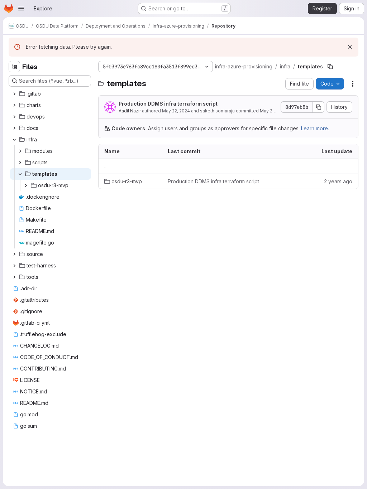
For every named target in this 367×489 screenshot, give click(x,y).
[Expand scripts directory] (20, 162)
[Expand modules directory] (20, 151)
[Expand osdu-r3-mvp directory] (26, 185)
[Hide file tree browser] (14, 66)
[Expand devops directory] (14, 116)
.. (105, 166)
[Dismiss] (349, 47)
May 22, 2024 (176, 110)
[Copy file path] (330, 66)
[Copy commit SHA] (318, 107)
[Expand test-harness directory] (14, 265)
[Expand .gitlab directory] (14, 93)
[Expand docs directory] (14, 128)
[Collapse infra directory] (14, 139)
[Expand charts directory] (14, 105)
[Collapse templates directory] (20, 174)
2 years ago (338, 181)
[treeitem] (50, 94)
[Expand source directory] (14, 254)
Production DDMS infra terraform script (168, 104)
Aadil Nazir (130, 110)
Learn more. (315, 128)
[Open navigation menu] (21, 8)
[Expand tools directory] (14, 277)
